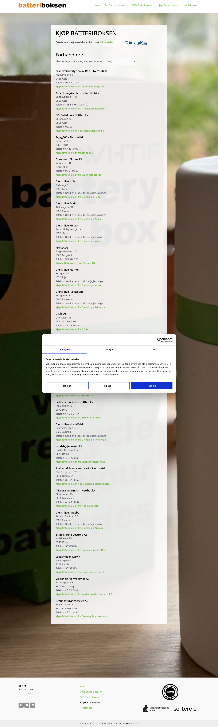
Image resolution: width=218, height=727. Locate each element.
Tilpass (107, 385)
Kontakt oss (190, 5)
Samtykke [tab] (64, 349)
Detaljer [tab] (109, 349)
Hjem (97, 5)
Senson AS (132, 723)
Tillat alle (151, 385)
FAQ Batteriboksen (142, 5)
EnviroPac (108, 42)
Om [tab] (153, 349)
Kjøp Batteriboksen (168, 5)
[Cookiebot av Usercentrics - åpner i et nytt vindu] (159, 340)
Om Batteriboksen (114, 5)
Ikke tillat (66, 385)
